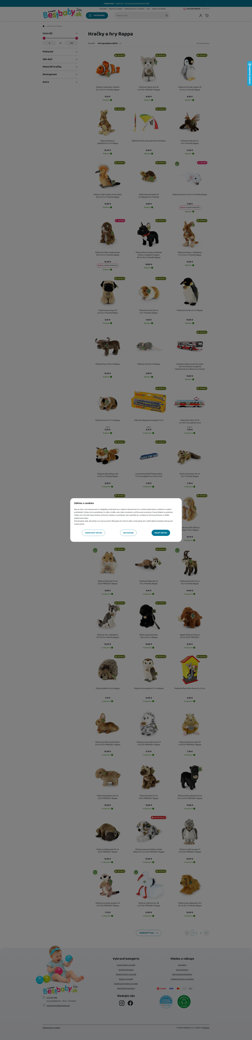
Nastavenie (128, 532)
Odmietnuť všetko (93, 532)
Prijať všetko (160, 532)
